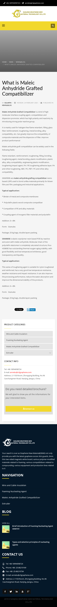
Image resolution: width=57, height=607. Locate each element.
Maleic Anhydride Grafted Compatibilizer (18, 112)
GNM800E (6, 238)
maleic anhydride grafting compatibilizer (30, 178)
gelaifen (8, 103)
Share (32, 310)
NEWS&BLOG (7, 105)
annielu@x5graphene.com (34, 3)
